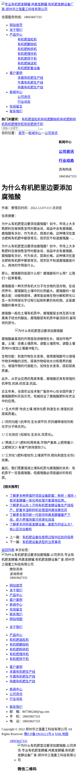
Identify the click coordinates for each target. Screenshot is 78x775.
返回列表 (8, 550)
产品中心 (16, 34)
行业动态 (24, 101)
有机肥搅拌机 (27, 53)
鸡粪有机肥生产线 (30, 87)
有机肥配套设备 (29, 68)
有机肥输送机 (27, 63)
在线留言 (16, 106)
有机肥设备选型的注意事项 (41, 542)
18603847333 (18, 741)
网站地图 (16, 619)
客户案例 (16, 73)
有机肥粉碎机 (27, 49)
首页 (21, 133)
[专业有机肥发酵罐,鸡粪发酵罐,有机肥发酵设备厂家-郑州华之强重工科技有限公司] (39, 9)
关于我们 (16, 30)
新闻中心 (16, 92)
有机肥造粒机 (27, 39)
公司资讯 (24, 97)
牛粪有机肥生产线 (30, 82)
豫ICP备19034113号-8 (39, 734)
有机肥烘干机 (27, 58)
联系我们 (16, 111)
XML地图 (61, 734)
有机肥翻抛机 (27, 44)
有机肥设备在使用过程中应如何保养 (48, 537)
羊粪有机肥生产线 (30, 77)
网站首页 (16, 25)
